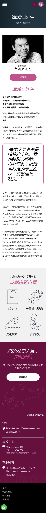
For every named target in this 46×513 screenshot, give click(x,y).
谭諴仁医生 (7, 491)
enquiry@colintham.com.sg (23, 453)
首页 (17, 23)
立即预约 (23, 77)
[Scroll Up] (41, 506)
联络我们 (6, 499)
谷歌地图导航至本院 (35, 415)
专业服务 (6, 495)
